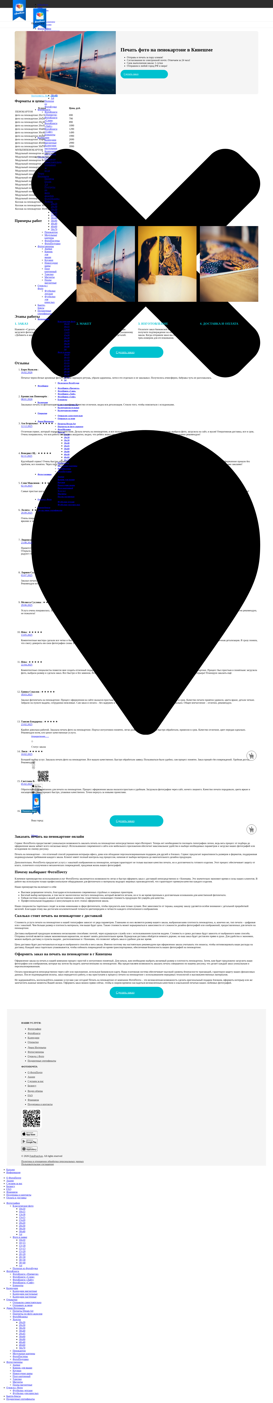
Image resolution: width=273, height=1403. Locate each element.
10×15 (67, 357)
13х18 (22, 1214)
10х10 (67, 354)
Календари (33, 1037)
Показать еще (29, 811)
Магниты (62, 494)
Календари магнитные (51, 141)
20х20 (54, 203)
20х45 (54, 215)
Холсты (49, 201)
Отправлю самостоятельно (70, 415)
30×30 (67, 374)
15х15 (22, 1217)
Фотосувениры (36, 1052)
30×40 (54, 95)
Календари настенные (68, 410)
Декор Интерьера (37, 1047)
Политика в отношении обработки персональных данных (52, 1161)
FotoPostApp (36, 1156)
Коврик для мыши (66, 479)
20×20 (67, 369)
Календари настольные (51, 147)
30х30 (54, 209)
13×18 (67, 360)
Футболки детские (66, 502)
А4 (65, 349)
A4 (52, 98)
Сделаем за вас (36, 1081)
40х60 (67, 457)
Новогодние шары (66, 485)
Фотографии (34, 1029)
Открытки (33, 1042)
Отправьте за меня (66, 418)
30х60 (54, 218)
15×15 (67, 363)
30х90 (54, 220)
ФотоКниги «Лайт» (51, 124)
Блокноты (50, 134)
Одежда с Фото (36, 1056)
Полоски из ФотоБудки (68, 383)
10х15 (22, 1211)
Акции (31, 1076)
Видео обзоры (35, 1091)
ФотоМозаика (64, 429)
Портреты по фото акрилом (70, 426)
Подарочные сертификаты (42, 1060)
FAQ (30, 1095)
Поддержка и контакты (40, 1104)
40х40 (54, 223)
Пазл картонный (65, 488)
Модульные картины (67, 466)
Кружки (61, 482)
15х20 (22, 1220)
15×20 (67, 366)
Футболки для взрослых (69, 504)
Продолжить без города (44, 96)
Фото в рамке (64, 352)
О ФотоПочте (35, 1072)
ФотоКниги (34, 1033)
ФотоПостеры (64, 468)
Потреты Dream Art (67, 423)
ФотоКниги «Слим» (51, 119)
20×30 (67, 371)
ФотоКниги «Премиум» (51, 113)
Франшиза (33, 1100)
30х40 (54, 212)
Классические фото (67, 321)
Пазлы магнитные (66, 496)
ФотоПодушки (64, 471)
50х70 (22, 1348)
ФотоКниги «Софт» (51, 130)
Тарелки (17, 1379)
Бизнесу (32, 1085)
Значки (61, 477)
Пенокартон (19, 1350)
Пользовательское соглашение (37, 1164)
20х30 (54, 206)
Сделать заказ (131, 74)
